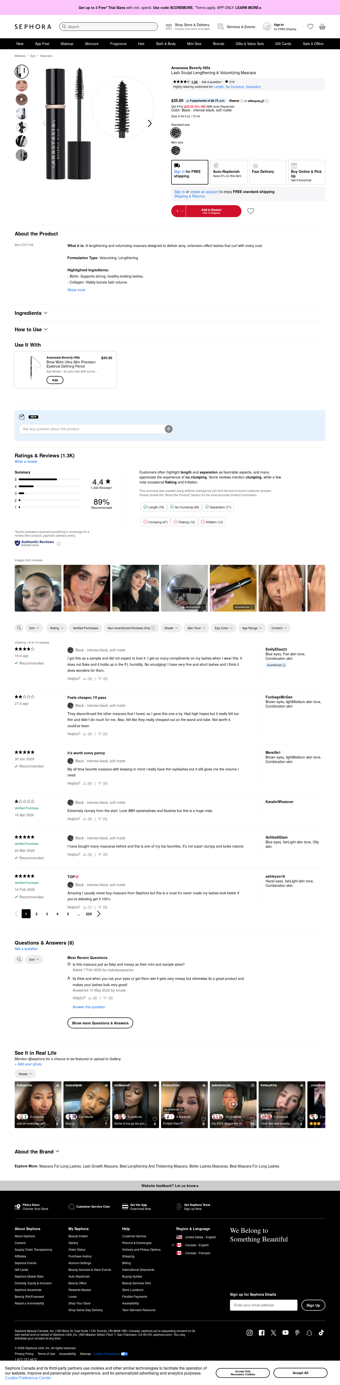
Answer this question (89, 1006)
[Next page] (98, 913)
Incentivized (193, 607)
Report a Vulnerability (29, 1303)
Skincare (92, 43)
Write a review (26, 461)
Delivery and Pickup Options (141, 1249)
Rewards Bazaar (79, 1290)
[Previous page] (16, 913)
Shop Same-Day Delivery (85, 1310)
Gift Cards (283, 43)
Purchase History (80, 1256)
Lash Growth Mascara (100, 1165)
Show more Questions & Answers (100, 1022)
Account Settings (79, 1263)
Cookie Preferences (106, 1354)
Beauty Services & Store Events (89, 1269)
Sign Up (313, 1305)
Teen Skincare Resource (139, 1310)
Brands (218, 43)
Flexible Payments (134, 1296)
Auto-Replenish (79, 1276)
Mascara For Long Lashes (60, 1165)
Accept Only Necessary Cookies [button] (243, 1372)
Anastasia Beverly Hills (190, 68)
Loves (72, 1296)
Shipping (128, 1256)
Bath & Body (166, 43)
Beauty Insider (78, 1236)
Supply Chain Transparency (33, 1249)
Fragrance (118, 43)
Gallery (73, 1243)
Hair (141, 43)
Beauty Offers (77, 1283)
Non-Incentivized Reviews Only (129, 628)
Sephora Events (25, 1263)
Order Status (76, 1249)
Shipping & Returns (189, 195)
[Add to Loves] (250, 211)
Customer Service (134, 1236)
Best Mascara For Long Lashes (254, 1165)
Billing (126, 1263)
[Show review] (38, 588)
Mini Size (194, 43)
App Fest (42, 43)
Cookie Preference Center (28, 1377)
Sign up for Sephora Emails (253, 1294)
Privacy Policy (24, 1353)
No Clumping (235, 86)
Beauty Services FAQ (136, 1283)
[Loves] (310, 26)
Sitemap (85, 1353)
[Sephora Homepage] (33, 26)
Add (55, 380)
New (19, 43)
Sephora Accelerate (28, 1290)
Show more (76, 289)
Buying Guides (132, 1276)
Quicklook (31, 380)
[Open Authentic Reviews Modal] (59, 543)
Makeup (67, 43)
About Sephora (25, 1236)
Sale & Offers (313, 43)
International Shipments (138, 1269)
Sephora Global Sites (29, 1276)
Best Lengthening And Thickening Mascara (153, 1165)
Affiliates (20, 1256)
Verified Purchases (85, 628)
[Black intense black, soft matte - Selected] (175, 132)
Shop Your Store (79, 1303)
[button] (203, 1373)
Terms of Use (46, 1353)
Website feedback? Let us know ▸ (170, 1185)
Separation (253, 86)
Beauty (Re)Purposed (29, 1296)
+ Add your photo (28, 1064)
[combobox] (108, 26)
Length (219, 86)
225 (89, 913)
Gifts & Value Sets (250, 43)
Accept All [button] (300, 1372)
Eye (33, 55)
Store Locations (132, 1290)
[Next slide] (149, 124)
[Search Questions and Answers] (19, 959)
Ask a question (212, 82)
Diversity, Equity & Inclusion (33, 1283)
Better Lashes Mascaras (208, 1165)
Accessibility (130, 1303)
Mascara (46, 55)
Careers (20, 1243)
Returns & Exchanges (137, 1243)
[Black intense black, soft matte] (175, 150)
